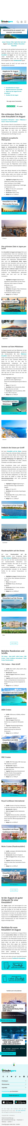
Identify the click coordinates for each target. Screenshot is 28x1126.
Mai (19, 42)
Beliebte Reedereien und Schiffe (14, 89)
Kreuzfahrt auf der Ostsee (14, 451)
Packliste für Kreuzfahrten (19, 958)
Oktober (16, 43)
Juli (24, 42)
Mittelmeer (23, 119)
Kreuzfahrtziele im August (12, 87)
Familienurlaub (17, 60)
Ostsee (3, 121)
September (10, 43)
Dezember (14, 45)
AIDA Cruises (19, 656)
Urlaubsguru (5, 1081)
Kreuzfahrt (4, 55)
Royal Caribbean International (14, 658)
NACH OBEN (14, 643)
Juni (22, 42)
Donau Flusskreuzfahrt (11, 121)
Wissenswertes (5, 1084)
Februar (8, 42)
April (16, 42)
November (21, 43)
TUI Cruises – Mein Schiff (8, 656)
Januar (4, 42)
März (12, 42)
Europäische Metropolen (7, 119)
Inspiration (4, 1087)
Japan (17, 119)
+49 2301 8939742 (21, 1110)
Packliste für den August (12, 95)
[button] (14, 1095)
